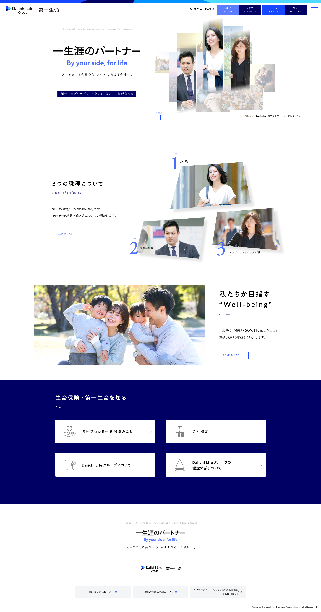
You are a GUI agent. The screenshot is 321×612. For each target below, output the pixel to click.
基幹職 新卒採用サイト (101, 592)
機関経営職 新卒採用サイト (159, 592)
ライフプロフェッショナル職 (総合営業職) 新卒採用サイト (216, 592)
